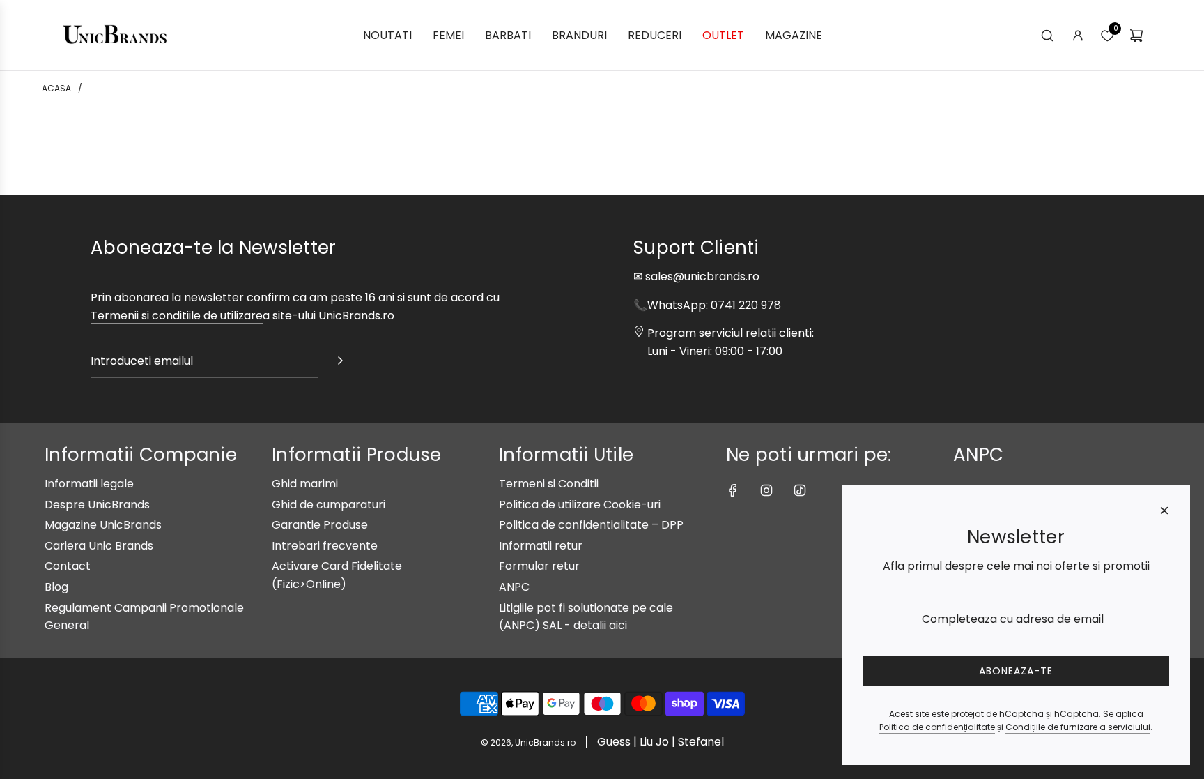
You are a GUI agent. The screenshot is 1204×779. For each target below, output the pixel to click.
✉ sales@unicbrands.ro (696, 277)
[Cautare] (1047, 35)
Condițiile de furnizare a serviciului (1077, 727)
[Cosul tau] (1136, 35)
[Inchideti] (1164, 510)
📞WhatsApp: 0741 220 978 (707, 305)
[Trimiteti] (340, 363)
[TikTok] (800, 490)
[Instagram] (766, 490)
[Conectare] (1078, 35)
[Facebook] (733, 490)
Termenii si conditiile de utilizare (177, 316)
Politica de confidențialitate (937, 727)
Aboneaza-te (1016, 671)
